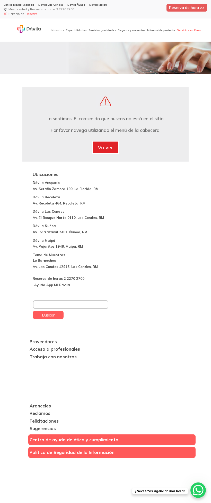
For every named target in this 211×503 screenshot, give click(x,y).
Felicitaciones (44, 421)
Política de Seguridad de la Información (72, 452)
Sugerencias (43, 428)
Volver (105, 147)
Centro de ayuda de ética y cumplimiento (74, 439)
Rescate (32, 14)
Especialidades (76, 30)
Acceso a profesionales (55, 349)
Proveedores (43, 341)
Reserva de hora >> (187, 7)
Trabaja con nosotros (53, 356)
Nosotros (57, 30)
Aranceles (40, 405)
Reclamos (40, 413)
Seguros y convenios (131, 30)
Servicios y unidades (102, 30)
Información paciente (161, 30)
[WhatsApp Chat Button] (198, 490)
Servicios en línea (189, 30)
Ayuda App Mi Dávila (52, 285)
